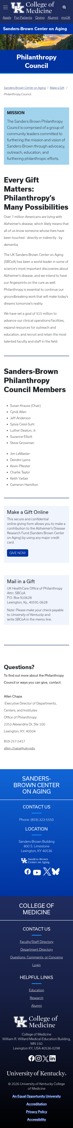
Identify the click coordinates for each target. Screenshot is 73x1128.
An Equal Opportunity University (36, 1096)
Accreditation (36, 1104)
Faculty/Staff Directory (36, 942)
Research (36, 998)
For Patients (23, 17)
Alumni (53, 17)
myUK (65, 17)
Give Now (18, 553)
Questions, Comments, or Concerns (36, 957)
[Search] (65, 7)
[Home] (33, 7)
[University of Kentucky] (36, 1073)
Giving (40, 17)
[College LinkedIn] (52, 1059)
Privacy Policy (36, 1111)
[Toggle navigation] (5, 7)
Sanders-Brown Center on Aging (25, 87)
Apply (7, 17)
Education (36, 990)
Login (36, 965)
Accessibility (36, 1119)
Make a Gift (57, 87)
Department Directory (36, 949)
